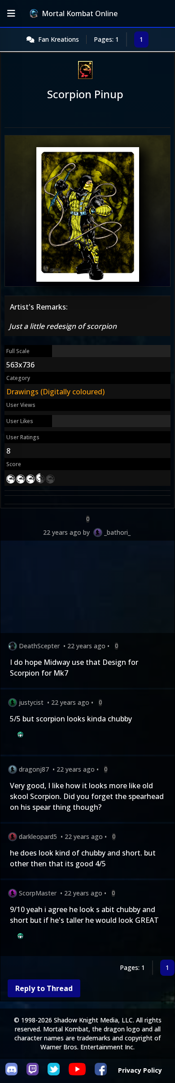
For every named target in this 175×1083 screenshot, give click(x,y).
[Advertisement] (87, 588)
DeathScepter (39, 646)
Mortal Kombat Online (80, 13)
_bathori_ (117, 532)
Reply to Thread (44, 988)
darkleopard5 (38, 836)
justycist (31, 702)
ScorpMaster (38, 893)
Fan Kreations (58, 39)
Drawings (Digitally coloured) (55, 392)
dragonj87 (34, 769)
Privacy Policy (140, 1070)
